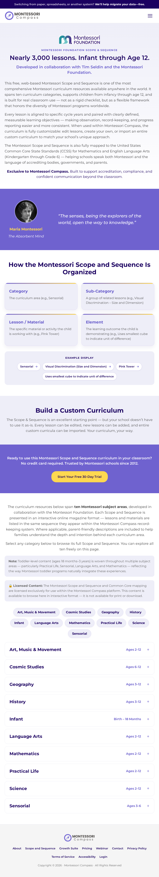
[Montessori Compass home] (79, 838)
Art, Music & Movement (36, 612)
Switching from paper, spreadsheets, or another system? (79, 4)
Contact (117, 848)
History (136, 612)
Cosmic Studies (78, 612)
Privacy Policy (137, 848)
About (17, 848)
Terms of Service (63, 857)
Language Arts (47, 623)
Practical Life (111, 623)
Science (138, 623)
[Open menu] (150, 15)
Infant (19, 623)
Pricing (87, 848)
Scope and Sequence (40, 848)
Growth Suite (68, 848)
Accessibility (87, 857)
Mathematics (79, 623)
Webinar (102, 848)
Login (103, 857)
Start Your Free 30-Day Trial (80, 477)
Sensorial (79, 633)
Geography (110, 612)
